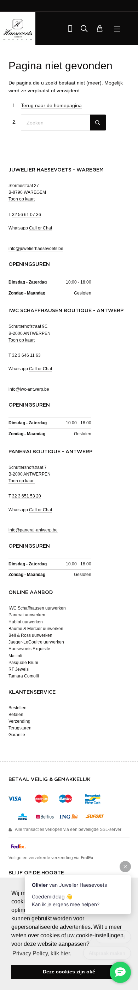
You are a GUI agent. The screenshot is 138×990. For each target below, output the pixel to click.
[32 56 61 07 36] (70, 28)
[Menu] (117, 28)
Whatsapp (30, 228)
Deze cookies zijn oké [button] (69, 971)
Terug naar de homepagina (51, 105)
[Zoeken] (84, 28)
